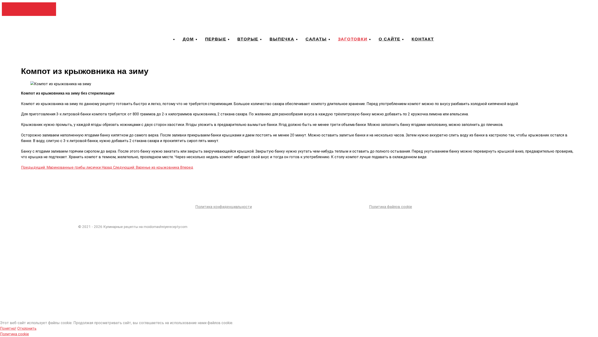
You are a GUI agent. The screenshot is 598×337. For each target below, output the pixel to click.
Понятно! (8, 328)
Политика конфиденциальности (223, 207)
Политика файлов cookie (390, 207)
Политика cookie (14, 334)
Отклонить (26, 328)
